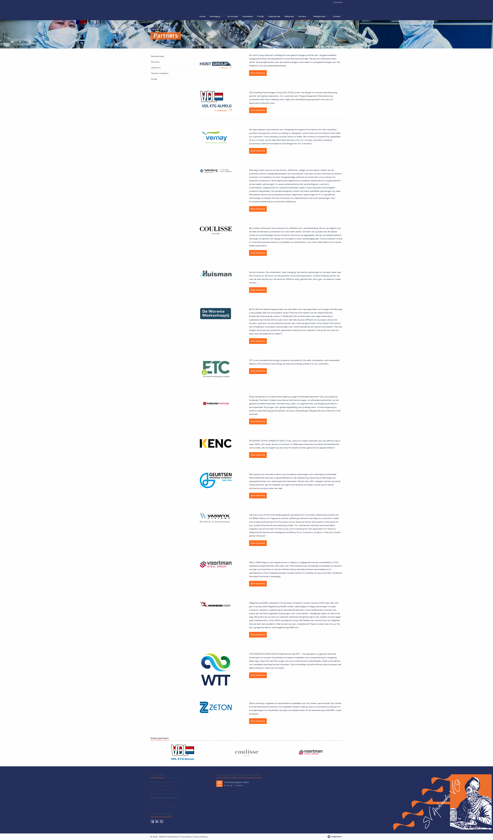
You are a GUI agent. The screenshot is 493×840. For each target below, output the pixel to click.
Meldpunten (319, 16)
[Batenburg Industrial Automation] (216, 171)
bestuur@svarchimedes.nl (166, 798)
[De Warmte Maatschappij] (216, 314)
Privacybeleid (185, 837)
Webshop (289, 16)
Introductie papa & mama (236, 782)
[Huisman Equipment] (216, 273)
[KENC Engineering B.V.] (216, 443)
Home (202, 16)
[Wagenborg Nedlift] (216, 604)
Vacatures (156, 67)
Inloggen (338, 2)
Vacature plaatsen (160, 73)
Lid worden (232, 16)
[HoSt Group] (216, 65)
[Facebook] (152, 821)
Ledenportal (274, 16)
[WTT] (216, 669)
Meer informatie (258, 73)
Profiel (260, 16)
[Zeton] (216, 707)
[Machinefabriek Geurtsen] (216, 480)
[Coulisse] (216, 230)
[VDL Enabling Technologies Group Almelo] (216, 101)
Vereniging (215, 16)
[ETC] (216, 369)
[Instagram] (161, 821)
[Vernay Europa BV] (216, 138)
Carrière (302, 16)
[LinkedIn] (157, 821)
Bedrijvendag (157, 56)
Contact (336, 16)
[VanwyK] (216, 518)
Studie (154, 79)
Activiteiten (247, 16)
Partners (155, 62)
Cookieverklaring (200, 837)
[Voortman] (216, 564)
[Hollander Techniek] (216, 403)
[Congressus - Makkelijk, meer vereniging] (334, 836)
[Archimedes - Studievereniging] (176, 6)
